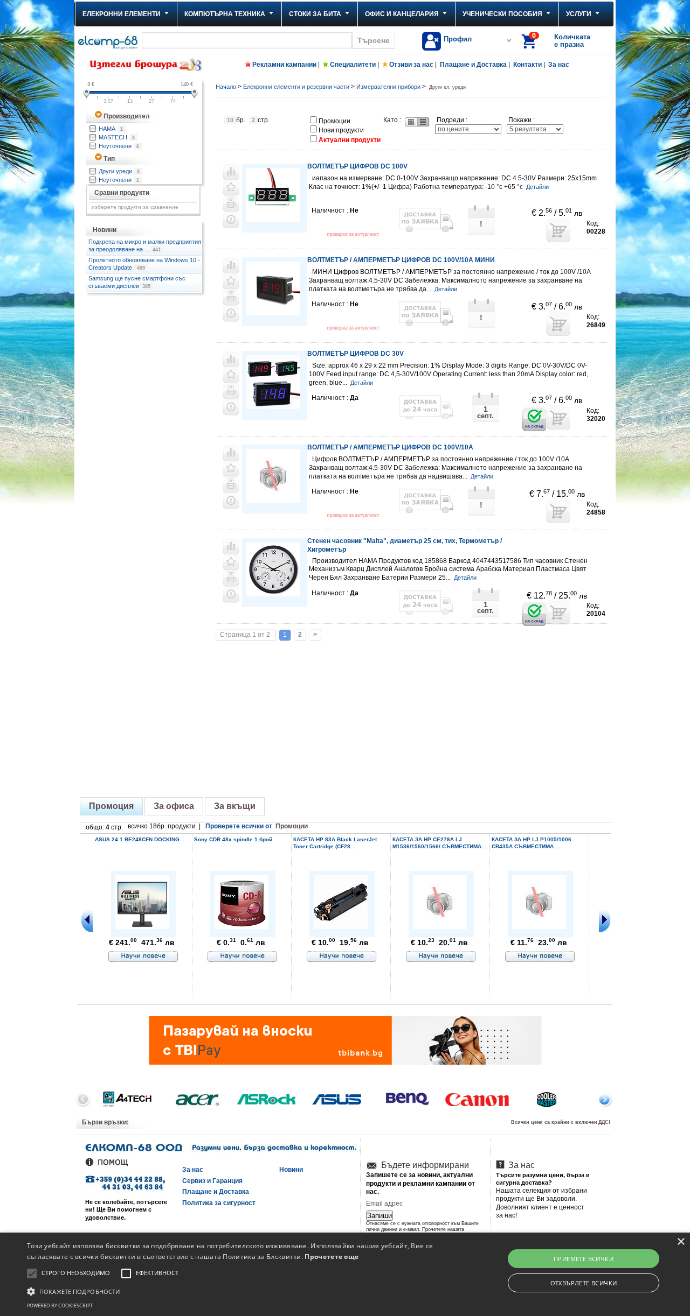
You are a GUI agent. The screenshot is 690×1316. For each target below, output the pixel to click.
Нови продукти (341, 130)
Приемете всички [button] (583, 1259)
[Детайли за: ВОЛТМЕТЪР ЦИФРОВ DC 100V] (273, 220)
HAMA (111, 128)
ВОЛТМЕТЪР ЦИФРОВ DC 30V (355, 353)
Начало (226, 86)
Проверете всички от (256, 826)
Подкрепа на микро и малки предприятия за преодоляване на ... (144, 245)
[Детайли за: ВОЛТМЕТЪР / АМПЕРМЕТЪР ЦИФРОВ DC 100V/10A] (273, 499)
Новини (291, 1169)
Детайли (537, 187)
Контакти (527, 64)
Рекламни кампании (284, 64)
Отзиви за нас (411, 64)
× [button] (681, 1242)
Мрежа (410, 121)
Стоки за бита (315, 14)
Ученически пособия (502, 14)
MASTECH (117, 137)
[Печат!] (231, 204)
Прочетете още (331, 1256)
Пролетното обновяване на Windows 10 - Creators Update (144, 264)
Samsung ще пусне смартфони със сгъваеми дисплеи (136, 282)
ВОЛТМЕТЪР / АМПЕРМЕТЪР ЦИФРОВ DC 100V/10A (390, 447)
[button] (233, 1291)
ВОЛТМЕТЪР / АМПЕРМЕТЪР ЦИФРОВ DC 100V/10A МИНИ (401, 260)
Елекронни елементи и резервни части (296, 86)
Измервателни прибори (388, 86)
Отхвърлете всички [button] (583, 1283)
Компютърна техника (224, 14)
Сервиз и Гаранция (212, 1181)
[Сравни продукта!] (231, 172)
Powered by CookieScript (60, 1305)
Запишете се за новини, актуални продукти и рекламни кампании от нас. (420, 1183)
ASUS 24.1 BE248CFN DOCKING (137, 839)
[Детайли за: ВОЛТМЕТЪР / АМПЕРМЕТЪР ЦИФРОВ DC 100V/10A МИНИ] (273, 313)
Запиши (379, 1216)
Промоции (334, 121)
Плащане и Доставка (473, 64)
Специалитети (352, 64)
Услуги (578, 14)
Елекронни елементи (121, 14)
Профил (458, 39)
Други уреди (119, 171)
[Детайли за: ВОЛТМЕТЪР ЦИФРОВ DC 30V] (273, 407)
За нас (559, 64)
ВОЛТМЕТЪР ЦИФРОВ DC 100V (357, 166)
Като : (392, 120)
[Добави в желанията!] (231, 188)
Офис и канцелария (402, 14)
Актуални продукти (350, 140)
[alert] (345, 1274)
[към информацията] (143, 957)
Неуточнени (119, 146)
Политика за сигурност (219, 1203)
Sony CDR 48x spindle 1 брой (233, 839)
